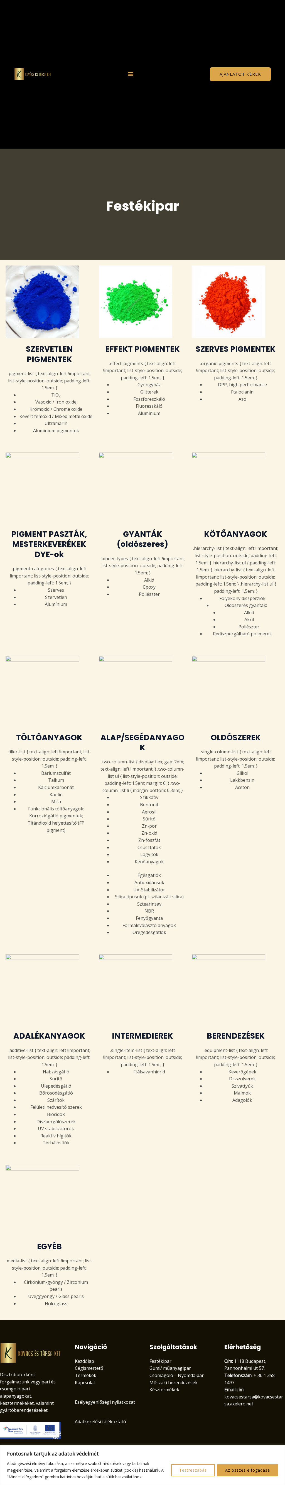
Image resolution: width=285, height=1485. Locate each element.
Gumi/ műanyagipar (170, 1368)
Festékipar (160, 1361)
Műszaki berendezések (173, 1383)
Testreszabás (193, 1470)
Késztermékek (164, 1389)
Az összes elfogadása (247, 1470)
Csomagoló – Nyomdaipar (176, 1375)
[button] (130, 74)
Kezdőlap (84, 1361)
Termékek (85, 1375)
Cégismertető (89, 1368)
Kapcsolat (85, 1383)
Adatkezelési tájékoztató (100, 1421)
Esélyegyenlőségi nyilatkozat (105, 1402)
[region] (142, 1465)
